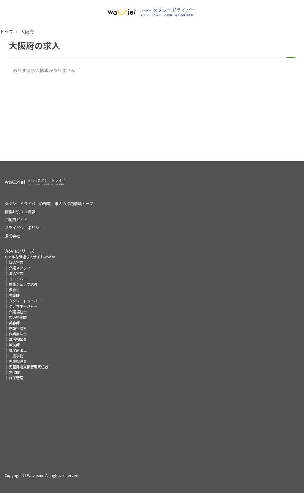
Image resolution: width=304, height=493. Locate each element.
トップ (6, 31)
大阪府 (27, 31)
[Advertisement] (152, 119)
